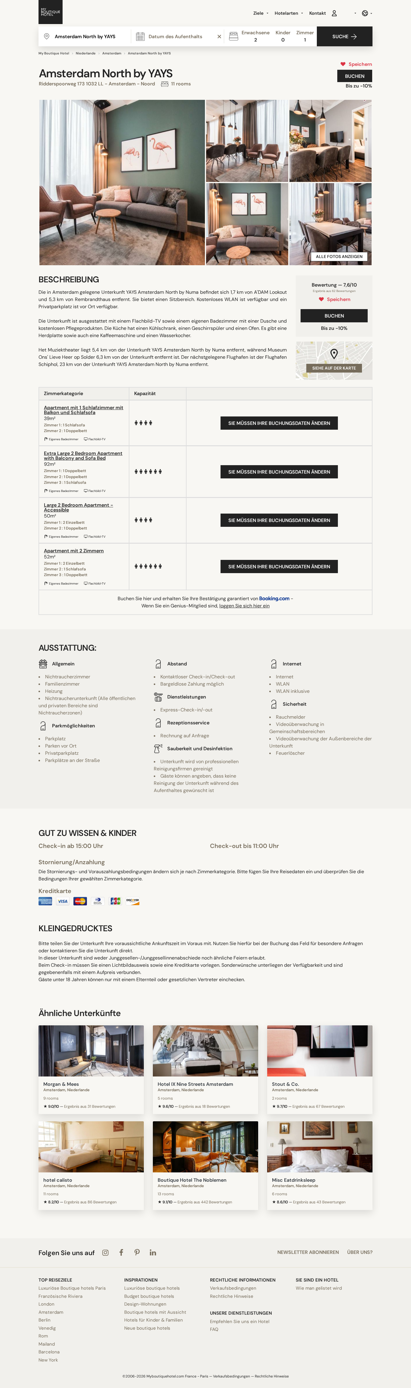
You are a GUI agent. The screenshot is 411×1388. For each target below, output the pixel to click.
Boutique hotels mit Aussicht (155, 1312)
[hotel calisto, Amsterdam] (91, 1146)
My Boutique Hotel (54, 53)
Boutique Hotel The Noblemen (192, 1180)
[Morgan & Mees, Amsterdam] (91, 1050)
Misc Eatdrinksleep (293, 1180)
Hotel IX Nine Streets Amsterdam (195, 1084)
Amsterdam (111, 53)
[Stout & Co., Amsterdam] (319, 1050)
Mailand (47, 1344)
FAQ (214, 1329)
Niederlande (86, 53)
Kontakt (317, 13)
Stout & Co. (285, 1084)
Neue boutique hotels (147, 1328)
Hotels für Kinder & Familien (153, 1320)
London (46, 1304)
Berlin (45, 1320)
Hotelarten (287, 13)
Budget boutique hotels (149, 1296)
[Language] (366, 13)
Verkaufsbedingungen (233, 1288)
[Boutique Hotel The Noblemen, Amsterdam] (205, 1146)
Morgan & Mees (61, 1084)
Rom (43, 1336)
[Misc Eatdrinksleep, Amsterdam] (319, 1146)
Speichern (359, 64)
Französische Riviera (60, 1296)
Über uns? (359, 1252)
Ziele (259, 13)
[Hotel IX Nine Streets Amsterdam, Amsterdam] (205, 1050)
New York (48, 1360)
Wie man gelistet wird (319, 1288)
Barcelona (49, 1352)
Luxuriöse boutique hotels (152, 1288)
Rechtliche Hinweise (231, 1296)
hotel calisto (57, 1180)
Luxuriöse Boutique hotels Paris (72, 1288)
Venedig (47, 1328)
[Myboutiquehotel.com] (51, 13)
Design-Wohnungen (145, 1304)
